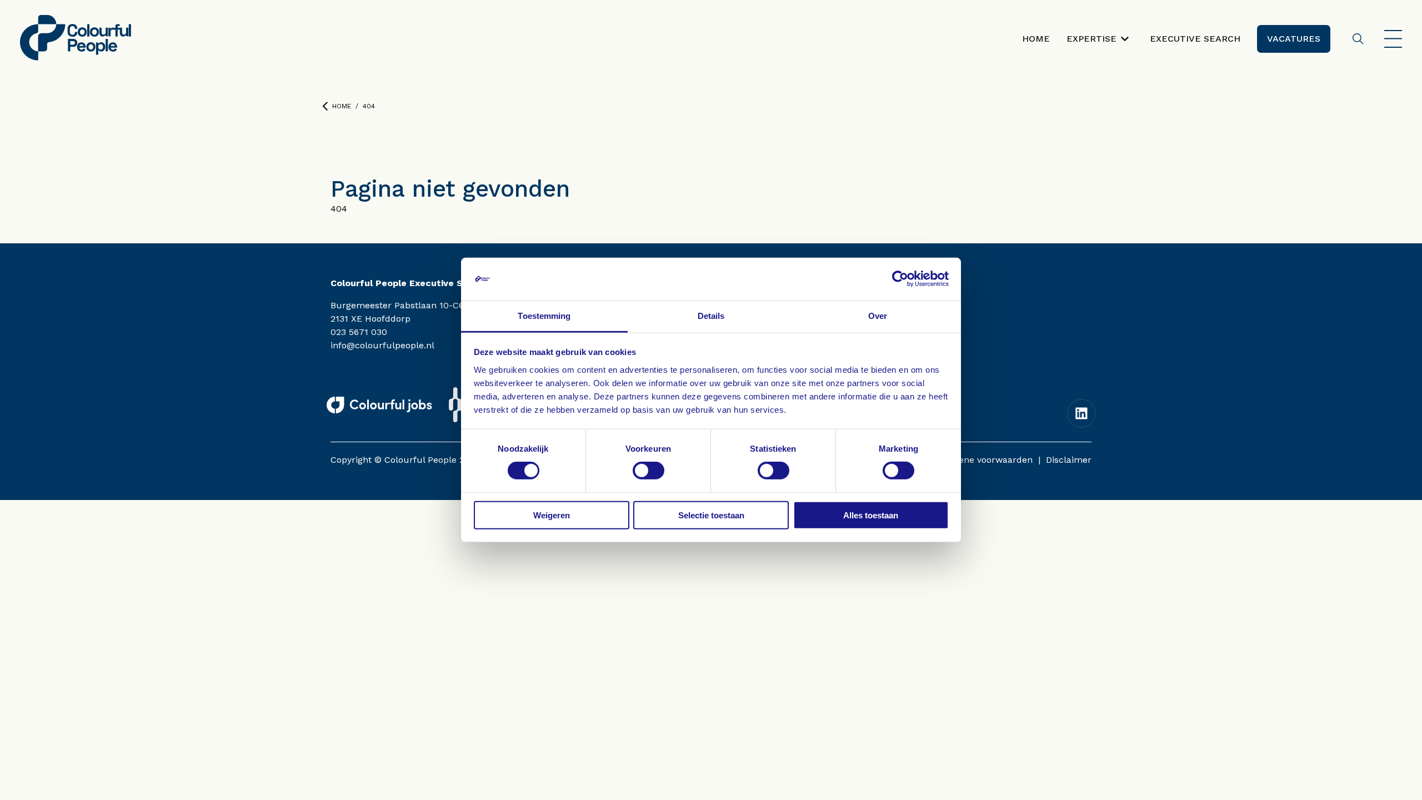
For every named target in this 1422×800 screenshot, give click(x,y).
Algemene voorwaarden (982, 459)
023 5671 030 (359, 332)
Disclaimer (1068, 459)
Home (341, 106)
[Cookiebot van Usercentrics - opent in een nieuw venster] (900, 279)
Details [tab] (711, 316)
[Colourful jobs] (379, 405)
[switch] (648, 470)
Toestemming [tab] (544, 316)
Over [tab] (877, 316)
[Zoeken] (1358, 39)
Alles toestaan (870, 514)
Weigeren (551, 514)
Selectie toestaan (711, 514)
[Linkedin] (1081, 413)
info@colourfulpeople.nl (382, 345)
